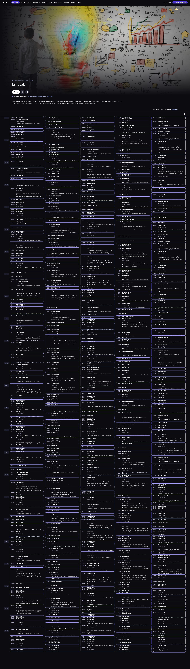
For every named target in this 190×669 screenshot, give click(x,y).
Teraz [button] (157, 109)
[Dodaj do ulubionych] (22, 92)
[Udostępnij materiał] (27, 92)
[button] (184, 114)
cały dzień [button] (175, 109)
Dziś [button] (154, 109)
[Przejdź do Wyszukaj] (164, 3)
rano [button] (162, 109)
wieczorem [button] (167, 109)
